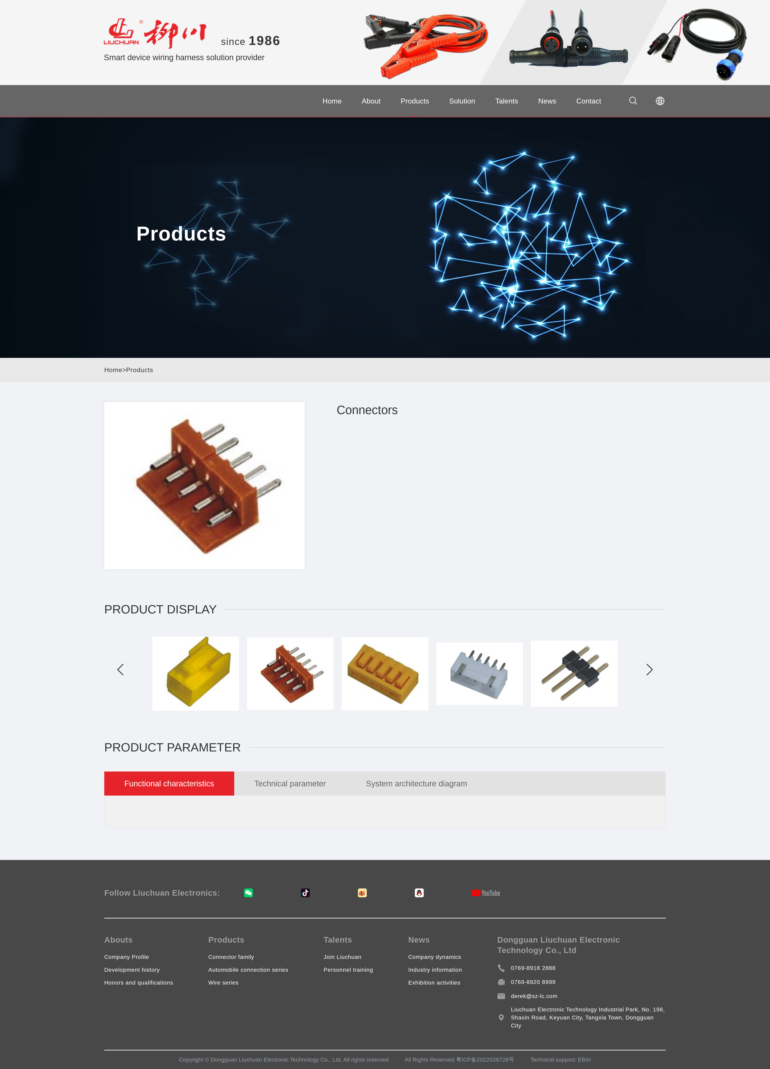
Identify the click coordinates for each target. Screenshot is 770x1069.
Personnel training (348, 970)
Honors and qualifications (138, 983)
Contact (588, 101)
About (371, 101)
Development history (132, 970)
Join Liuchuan (343, 957)
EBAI (584, 1060)
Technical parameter (290, 783)
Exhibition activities (434, 983)
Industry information (435, 970)
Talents (506, 101)
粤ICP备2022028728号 (485, 1060)
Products (415, 101)
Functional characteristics (169, 783)
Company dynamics (434, 957)
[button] (120, 670)
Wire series (223, 983)
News (547, 101)
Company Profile (126, 957)
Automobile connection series (248, 970)
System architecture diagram (416, 783)
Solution (462, 101)
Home (332, 101)
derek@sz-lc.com (534, 996)
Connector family (231, 957)
